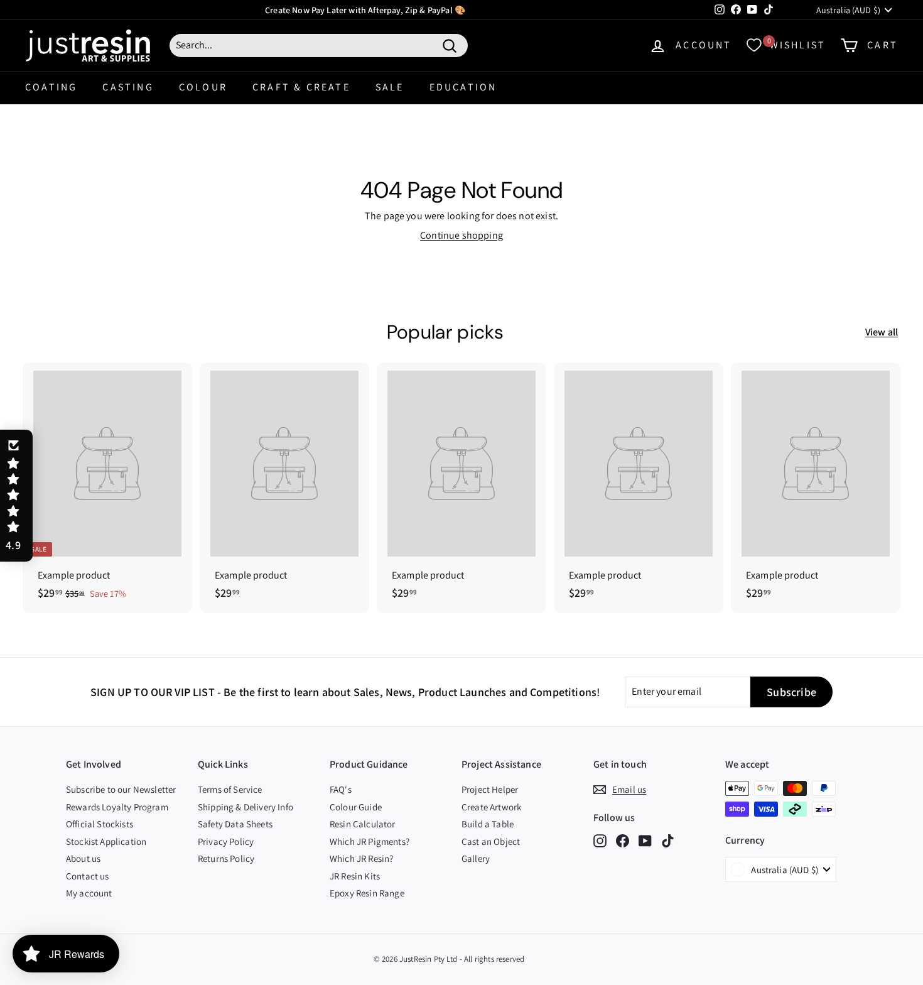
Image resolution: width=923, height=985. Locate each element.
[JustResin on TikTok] (667, 841)
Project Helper (490, 789)
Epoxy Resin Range (367, 893)
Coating (51, 87)
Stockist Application (106, 841)
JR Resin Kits (355, 876)
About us (83, 858)
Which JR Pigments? (369, 841)
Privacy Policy (226, 841)
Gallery (476, 858)
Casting (127, 87)
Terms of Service (230, 789)
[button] (16, 496)
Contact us (87, 876)
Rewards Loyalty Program (117, 807)
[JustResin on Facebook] (622, 841)
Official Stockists (99, 824)
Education (463, 87)
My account (89, 893)
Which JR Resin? (361, 858)
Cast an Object (491, 841)
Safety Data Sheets (235, 824)
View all (881, 332)
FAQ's (341, 789)
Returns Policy (226, 858)
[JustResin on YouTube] (645, 841)
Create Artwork (491, 807)
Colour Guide (356, 807)
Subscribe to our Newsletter (121, 789)
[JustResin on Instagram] (600, 841)
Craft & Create (301, 87)
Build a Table (488, 824)
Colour (203, 87)
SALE (389, 87)
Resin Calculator (363, 824)
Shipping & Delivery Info (245, 807)
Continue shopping (461, 235)
